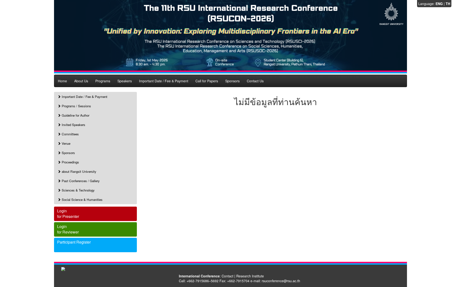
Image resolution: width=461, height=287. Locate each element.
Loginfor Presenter (68, 213)
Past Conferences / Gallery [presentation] (80, 181)
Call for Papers (206, 80)
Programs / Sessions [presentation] (76, 106)
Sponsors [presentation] (68, 152)
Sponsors (232, 80)
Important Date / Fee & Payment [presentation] (84, 96)
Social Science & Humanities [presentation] (82, 199)
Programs (102, 80)
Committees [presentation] (70, 134)
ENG (439, 3)
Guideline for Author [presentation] (75, 115)
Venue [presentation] (65, 143)
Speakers (124, 80)
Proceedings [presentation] (70, 162)
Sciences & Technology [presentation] (78, 190)
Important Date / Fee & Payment (163, 80)
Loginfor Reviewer (68, 229)
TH (448, 3)
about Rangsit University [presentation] (78, 171)
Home (62, 80)
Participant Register (74, 242)
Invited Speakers (73, 124)
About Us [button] (81, 80)
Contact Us (255, 80)
